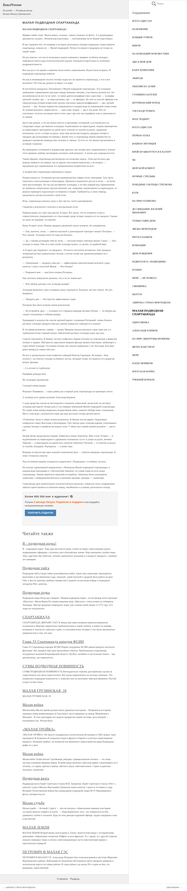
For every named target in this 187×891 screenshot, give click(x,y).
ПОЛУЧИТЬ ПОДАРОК (40, 513)
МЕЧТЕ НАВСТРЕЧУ (143, 346)
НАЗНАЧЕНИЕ (140, 29)
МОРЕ (135, 354)
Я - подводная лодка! (39, 543)
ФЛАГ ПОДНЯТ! (141, 118)
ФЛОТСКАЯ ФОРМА (143, 371)
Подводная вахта (35, 778)
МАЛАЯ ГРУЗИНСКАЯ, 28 (44, 690)
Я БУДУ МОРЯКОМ (142, 363)
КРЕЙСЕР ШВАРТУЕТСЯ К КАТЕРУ (151, 151)
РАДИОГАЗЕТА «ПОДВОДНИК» (149, 261)
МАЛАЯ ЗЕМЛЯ (35, 827)
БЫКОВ (136, 45)
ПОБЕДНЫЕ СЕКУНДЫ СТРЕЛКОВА (152, 184)
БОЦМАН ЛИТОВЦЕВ (144, 143)
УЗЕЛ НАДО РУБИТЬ (143, 110)
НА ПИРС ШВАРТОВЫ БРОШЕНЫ (151, 338)
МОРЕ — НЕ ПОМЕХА (144, 277)
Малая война (32, 704)
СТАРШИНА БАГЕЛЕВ (144, 94)
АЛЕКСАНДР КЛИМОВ (144, 330)
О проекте (62, 879)
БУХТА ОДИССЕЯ (142, 20)
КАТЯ (135, 192)
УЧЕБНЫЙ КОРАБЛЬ (143, 379)
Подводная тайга (35, 567)
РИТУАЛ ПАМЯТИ (142, 236)
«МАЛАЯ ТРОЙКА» (38, 729)
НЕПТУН (137, 294)
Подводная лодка (36, 592)
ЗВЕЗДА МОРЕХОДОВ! (144, 228)
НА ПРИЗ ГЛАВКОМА (144, 200)
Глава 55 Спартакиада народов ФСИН (53, 641)
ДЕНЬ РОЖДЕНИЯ (142, 253)
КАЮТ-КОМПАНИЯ (143, 69)
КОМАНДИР (139, 245)
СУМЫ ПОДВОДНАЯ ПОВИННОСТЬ (53, 666)
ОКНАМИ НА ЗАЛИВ (143, 86)
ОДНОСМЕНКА (140, 322)
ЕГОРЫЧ (137, 269)
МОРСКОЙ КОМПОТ (143, 168)
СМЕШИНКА (139, 286)
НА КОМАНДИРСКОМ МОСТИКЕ (150, 53)
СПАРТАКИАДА (36, 617)
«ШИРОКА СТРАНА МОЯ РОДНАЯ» (151, 302)
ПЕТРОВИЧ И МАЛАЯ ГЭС (45, 851)
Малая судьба (33, 802)
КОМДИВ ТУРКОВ (142, 37)
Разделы (75, 879)
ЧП (133, 159)
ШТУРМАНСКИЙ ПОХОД (146, 102)
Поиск (157, 3)
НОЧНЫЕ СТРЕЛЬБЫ (143, 176)
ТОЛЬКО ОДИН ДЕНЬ (144, 220)
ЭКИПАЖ (137, 78)
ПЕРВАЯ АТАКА (141, 135)
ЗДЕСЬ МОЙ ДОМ (141, 61)
